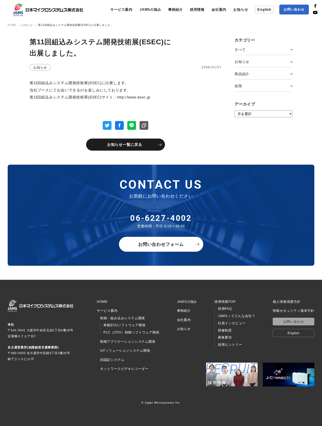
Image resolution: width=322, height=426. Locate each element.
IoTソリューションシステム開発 (125, 350)
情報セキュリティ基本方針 (293, 310)
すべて (240, 50)
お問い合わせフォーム (161, 244)
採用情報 (197, 9)
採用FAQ (225, 308)
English (264, 9)
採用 (238, 86)
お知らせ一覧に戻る (124, 145)
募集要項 (225, 337)
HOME (102, 301)
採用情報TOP (225, 301)
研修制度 (225, 330)
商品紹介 (242, 74)
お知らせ (240, 9)
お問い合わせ (294, 9)
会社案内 (219, 9)
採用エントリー (230, 344)
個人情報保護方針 (286, 301)
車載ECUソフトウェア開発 (124, 325)
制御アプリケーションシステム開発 (128, 341)
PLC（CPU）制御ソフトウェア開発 (131, 332)
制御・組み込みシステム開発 (122, 318)
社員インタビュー (232, 323)
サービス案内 (121, 9)
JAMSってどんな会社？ (236, 316)
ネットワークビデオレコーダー (124, 369)
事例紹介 (175, 9)
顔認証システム (112, 360)
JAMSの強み (150, 9)
